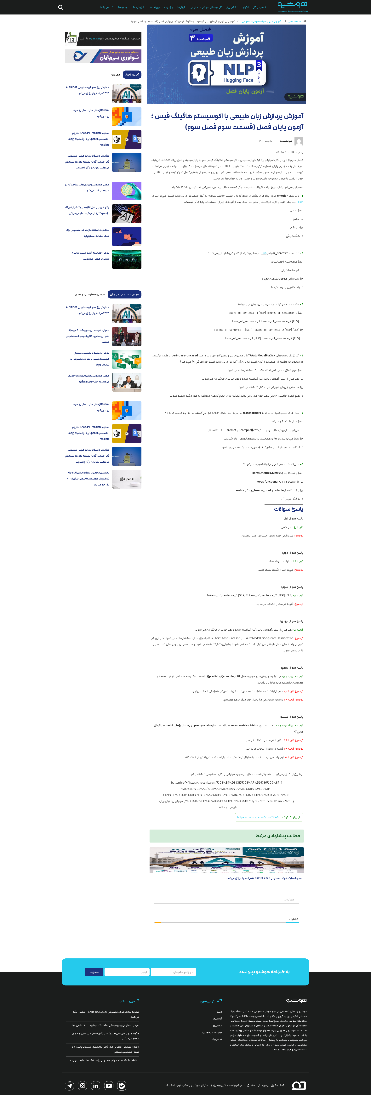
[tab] (132, 75)
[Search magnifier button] (60, 7)
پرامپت (168, 7)
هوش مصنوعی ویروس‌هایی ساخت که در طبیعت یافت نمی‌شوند (104, 1025)
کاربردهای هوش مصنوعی (206, 7)
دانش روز (232, 7)
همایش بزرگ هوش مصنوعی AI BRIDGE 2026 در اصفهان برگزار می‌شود (264, 878)
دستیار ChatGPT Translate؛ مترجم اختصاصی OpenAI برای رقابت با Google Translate (88, 139)
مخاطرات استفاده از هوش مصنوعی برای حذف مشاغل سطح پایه (104, 1060)
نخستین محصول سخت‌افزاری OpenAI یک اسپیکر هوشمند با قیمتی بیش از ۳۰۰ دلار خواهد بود (87, 478)
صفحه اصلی (294, 21)
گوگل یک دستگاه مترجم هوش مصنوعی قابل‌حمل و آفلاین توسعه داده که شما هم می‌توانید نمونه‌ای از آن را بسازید (87, 162)
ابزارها (181, 7)
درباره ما (123, 7)
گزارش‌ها (138, 7)
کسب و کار (259, 7)
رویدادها (154, 7)
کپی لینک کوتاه (291, 817)
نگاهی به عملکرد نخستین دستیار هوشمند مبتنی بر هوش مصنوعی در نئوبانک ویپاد (89, 359)
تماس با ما (106, 7)
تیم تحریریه (286, 141)
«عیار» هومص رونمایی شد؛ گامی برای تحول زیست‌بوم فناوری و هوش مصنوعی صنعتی (87, 336)
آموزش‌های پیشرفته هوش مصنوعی (261, 21)
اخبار (246, 7)
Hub (300, 202)
